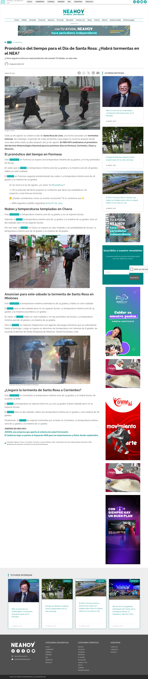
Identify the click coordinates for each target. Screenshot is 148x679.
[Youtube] (141, 1)
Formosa (36, 442)
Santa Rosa (60, 442)
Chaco (22, 442)
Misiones (48, 442)
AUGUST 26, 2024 (54, 203)
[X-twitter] (138, 1)
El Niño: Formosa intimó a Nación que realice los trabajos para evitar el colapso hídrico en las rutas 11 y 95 (122, 200)
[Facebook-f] (145, 1)
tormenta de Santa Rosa (39, 444)
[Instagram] (134, 1)
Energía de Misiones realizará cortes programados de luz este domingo (56, 608)
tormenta (27, 444)
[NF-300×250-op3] (123, 387)
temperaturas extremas (15, 444)
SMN (90, 442)
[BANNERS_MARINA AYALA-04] (123, 355)
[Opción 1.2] (123, 241)
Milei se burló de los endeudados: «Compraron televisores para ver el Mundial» (120, 113)
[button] (79, 73)
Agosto (16, 442)
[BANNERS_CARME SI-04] (123, 459)
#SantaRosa (57, 185)
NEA (9, 42)
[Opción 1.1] (74, 35)
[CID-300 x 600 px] (123, 563)
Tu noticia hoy (17, 42)
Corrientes (28, 442)
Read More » (16, 620)
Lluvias (42, 442)
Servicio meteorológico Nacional (76, 442)
